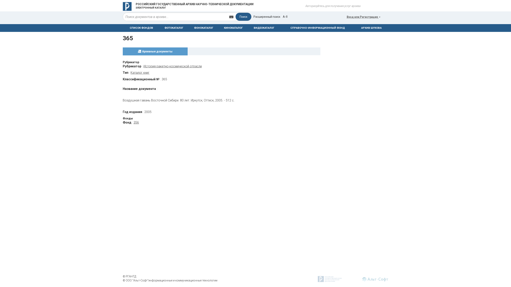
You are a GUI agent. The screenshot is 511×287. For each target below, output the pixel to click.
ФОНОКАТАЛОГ (203, 27)
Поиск (243, 16)
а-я (285, 16)
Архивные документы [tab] (157, 51)
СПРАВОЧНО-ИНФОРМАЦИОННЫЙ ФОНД (317, 27)
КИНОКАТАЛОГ (233, 27)
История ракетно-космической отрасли (173, 66)
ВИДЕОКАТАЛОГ (264, 27)
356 (136, 122)
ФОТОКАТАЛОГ (173, 27)
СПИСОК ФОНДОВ (141, 27)
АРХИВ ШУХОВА (371, 27)
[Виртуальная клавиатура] (231, 16)
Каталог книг (140, 73)
